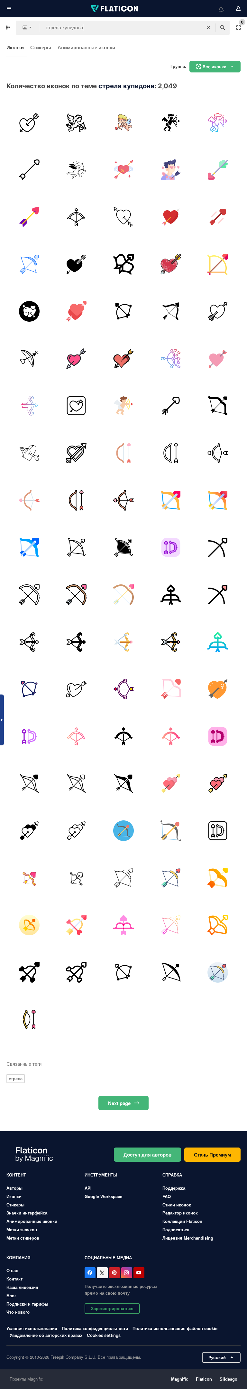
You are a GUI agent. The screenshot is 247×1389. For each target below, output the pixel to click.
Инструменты (101, 1175)
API (88, 1188)
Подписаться (175, 1229)
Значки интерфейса (26, 1213)
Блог (11, 1295)
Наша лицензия (22, 1287)
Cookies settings (104, 1335)
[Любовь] (76, 122)
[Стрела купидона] (29, 122)
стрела (16, 1078)
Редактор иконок (180, 1213)
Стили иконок (176, 1205)
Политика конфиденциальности (95, 1328)
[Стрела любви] (217, 406)
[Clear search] (208, 28)
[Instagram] (126, 1272)
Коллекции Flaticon (182, 1221)
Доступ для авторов (147, 1154)
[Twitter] (102, 1272)
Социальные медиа (108, 1257)
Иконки (15, 47)
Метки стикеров (22, 1238)
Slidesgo (228, 1379)
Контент (16, 1175)
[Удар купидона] (170, 170)
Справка (172, 1175)
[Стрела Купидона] (76, 217)
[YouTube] (138, 1272)
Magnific (179, 1379)
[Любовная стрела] (29, 170)
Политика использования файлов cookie (175, 1328)
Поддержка (173, 1188)
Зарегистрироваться (112, 1308)
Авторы (14, 1188)
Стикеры (40, 47)
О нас (12, 1270)
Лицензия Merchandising (187, 1238)
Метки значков (21, 1229)
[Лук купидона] (123, 217)
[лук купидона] (29, 311)
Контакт (14, 1279)
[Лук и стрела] (170, 358)
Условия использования (31, 1328)
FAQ (166, 1196)
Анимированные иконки (86, 47)
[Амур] (123, 122)
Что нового (18, 1312)
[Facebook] (90, 1272)
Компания (18, 1257)
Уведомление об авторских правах (46, 1335)
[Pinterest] (114, 1272)
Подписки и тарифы (27, 1304)
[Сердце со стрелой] (123, 358)
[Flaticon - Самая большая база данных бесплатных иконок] (115, 8)
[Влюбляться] (76, 358)
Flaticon (204, 1379)
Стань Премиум (212, 1154)
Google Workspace (103, 1196)
